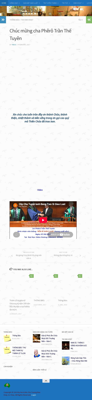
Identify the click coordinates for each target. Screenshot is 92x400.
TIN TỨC (65, 3)
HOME (4, 3)
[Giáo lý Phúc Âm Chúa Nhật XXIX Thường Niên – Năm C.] (36, 357)
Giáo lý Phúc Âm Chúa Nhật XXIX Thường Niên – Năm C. (49, 354)
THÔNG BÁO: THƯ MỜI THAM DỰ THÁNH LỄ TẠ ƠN (19, 350)
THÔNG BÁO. (39, 300)
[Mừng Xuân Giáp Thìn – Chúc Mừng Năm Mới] (65, 364)
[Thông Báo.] (7, 342)
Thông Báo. (62, 300)
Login (33, 395)
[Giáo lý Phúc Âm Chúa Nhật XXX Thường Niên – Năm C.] (36, 342)
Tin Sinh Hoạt (27, 20)
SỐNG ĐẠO (14, 3)
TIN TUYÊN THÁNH (50, 3)
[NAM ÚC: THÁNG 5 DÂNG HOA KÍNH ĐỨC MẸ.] (65, 349)
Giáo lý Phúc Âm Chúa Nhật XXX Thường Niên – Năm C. (49, 338)
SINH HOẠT (77, 3)
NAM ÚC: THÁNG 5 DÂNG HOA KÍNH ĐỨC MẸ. (79, 346)
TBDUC (14, 45)
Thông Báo (15, 20)
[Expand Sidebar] (3, 19)
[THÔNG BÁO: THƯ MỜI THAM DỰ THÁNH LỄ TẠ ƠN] (7, 354)
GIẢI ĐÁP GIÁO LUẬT (30, 3)
